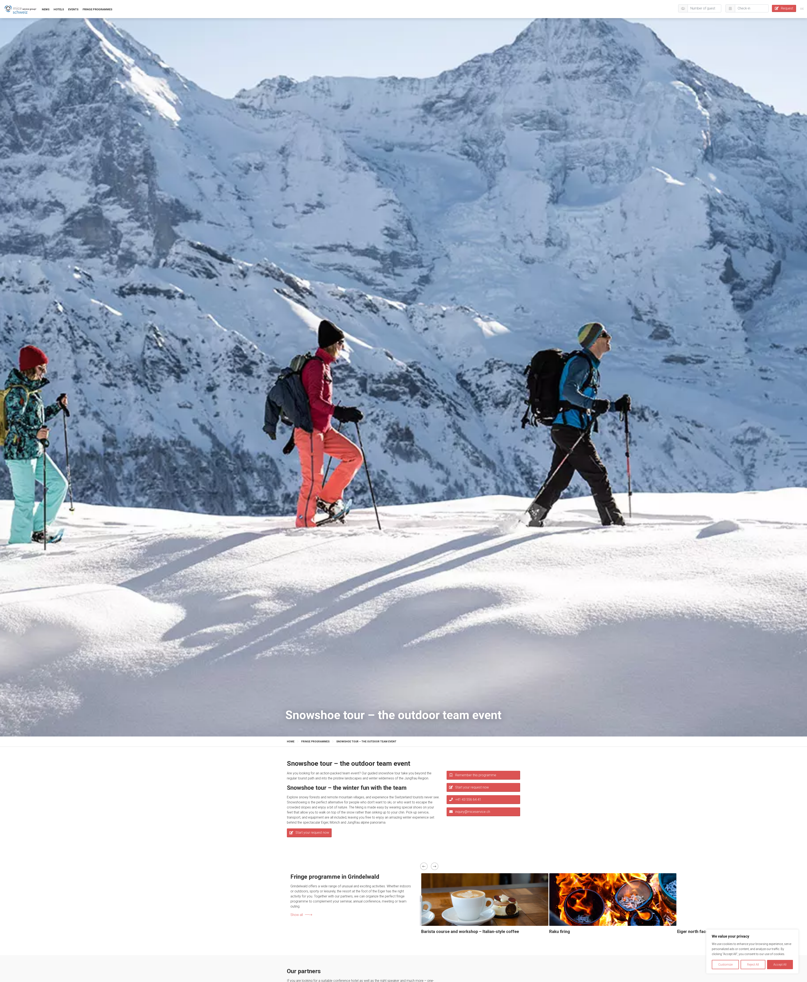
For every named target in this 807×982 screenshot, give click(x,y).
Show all (296, 915)
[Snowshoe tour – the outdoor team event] (20, 9)
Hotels (59, 9)
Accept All (779, 964)
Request (787, 8)
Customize (725, 964)
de (802, 8)
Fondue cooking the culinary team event (587, 931)
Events (73, 9)
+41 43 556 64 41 (468, 800)
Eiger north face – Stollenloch (449, 931)
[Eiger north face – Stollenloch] (484, 899)
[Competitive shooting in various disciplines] (740, 899)
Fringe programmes (97, 9)
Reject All (753, 964)
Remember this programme (475, 775)
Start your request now (312, 833)
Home (290, 741)
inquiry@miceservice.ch (472, 812)
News (45, 9)
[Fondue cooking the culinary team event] (612, 899)
